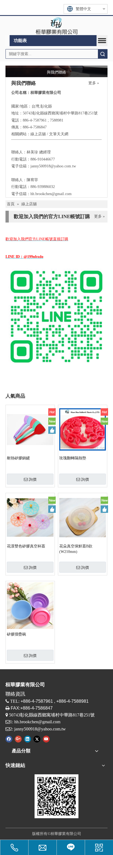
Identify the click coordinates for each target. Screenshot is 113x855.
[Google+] (18, 739)
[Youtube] (46, 739)
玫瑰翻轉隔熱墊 (72, 458)
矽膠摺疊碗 (16, 634)
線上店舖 (38, 134)
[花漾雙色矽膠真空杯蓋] (30, 517)
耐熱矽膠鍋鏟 (18, 458)
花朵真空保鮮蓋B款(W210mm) (75, 549)
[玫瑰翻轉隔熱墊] (82, 429)
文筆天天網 (58, 134)
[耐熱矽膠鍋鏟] (30, 429)
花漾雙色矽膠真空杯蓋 (26, 546)
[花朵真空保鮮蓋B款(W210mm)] (82, 517)
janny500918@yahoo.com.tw (53, 166)
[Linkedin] (27, 739)
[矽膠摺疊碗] (30, 605)
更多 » (93, 83)
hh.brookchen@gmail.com (51, 194)
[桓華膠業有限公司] (56, 25)
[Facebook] (8, 739)
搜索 (102, 53)
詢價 (32, 479)
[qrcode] (56, 796)
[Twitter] (36, 739)
